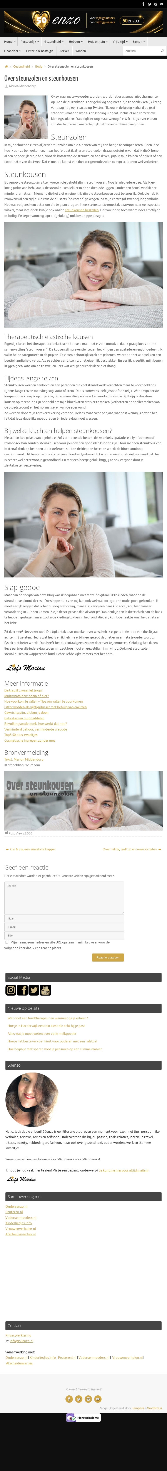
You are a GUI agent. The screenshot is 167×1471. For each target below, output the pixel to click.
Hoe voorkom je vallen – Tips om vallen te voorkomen (43, 702)
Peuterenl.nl (67, 1358)
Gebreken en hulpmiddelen (24, 718)
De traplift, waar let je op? (23, 690)
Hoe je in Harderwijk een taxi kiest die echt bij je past (46, 1026)
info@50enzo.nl (21, 1341)
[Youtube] (162, 4)
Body (38, 66)
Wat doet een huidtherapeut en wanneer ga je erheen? (48, 1018)
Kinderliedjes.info (18, 1223)
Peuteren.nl (14, 1212)
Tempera (138, 1408)
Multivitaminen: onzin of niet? (26, 696)
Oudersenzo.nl (16, 1207)
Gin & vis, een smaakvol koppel (32, 849)
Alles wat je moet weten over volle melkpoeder (42, 1034)
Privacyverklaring (18, 1335)
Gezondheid (21, 66)
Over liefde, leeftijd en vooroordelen (130, 849)
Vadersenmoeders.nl (20, 1218)
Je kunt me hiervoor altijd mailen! (123, 1170)
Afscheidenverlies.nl (20, 1234)
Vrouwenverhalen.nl (20, 1229)
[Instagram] (156, 4)
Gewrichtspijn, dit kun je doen (26, 713)
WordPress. (155, 1408)
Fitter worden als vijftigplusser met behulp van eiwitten (45, 707)
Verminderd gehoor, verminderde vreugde (35, 729)
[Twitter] (150, 4)
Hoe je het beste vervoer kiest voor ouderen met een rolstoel (52, 1041)
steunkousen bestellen (82, 210)
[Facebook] (143, 4)
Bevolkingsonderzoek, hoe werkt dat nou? (35, 724)
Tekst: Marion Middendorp (23, 760)
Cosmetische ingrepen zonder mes (29, 741)
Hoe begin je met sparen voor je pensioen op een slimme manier (55, 1049)
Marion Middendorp (22, 86)
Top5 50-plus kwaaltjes (21, 735)
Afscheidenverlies (19, 1363)
